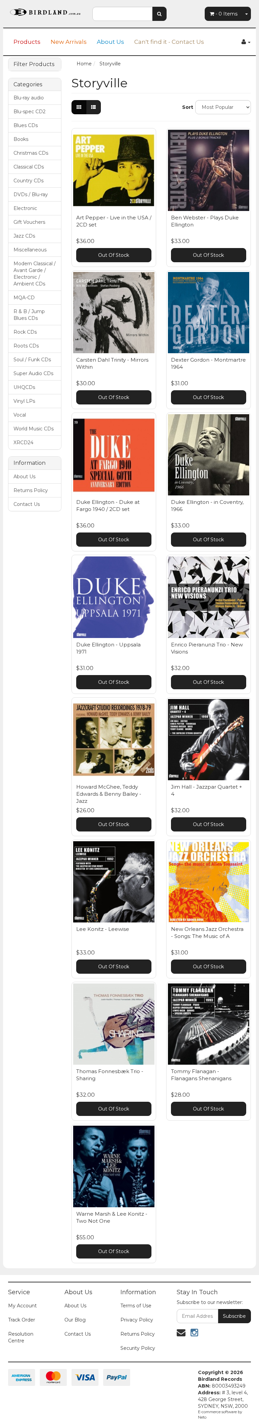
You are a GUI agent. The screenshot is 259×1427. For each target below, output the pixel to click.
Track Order (21, 1320)
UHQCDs (24, 387)
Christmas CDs (30, 153)
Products (26, 41)
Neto (202, 1417)
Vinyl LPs (24, 401)
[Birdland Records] (45, 10)
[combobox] (122, 14)
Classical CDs (28, 167)
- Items (226, 14)
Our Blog (75, 1320)
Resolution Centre (20, 1337)
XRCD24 (23, 442)
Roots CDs (26, 346)
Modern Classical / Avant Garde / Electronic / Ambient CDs (34, 274)
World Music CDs (33, 429)
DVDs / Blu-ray (30, 194)
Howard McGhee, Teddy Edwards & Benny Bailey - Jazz (108, 794)
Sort (186, 107)
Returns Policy (30, 490)
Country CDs (28, 181)
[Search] (159, 14)
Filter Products (33, 64)
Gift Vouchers (29, 222)
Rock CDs (25, 332)
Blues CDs (25, 125)
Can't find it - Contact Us (169, 41)
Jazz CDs (24, 236)
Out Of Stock (113, 255)
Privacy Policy (136, 1320)
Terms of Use (135, 1306)
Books (20, 139)
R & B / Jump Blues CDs (29, 314)
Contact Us (26, 504)
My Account (22, 1306)
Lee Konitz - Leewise (102, 929)
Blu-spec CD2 (29, 112)
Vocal (19, 415)
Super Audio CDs (33, 373)
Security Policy (137, 1348)
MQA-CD (24, 298)
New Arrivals (69, 41)
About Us (110, 41)
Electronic (25, 208)
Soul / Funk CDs (32, 360)
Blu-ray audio (28, 98)
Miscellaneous (30, 250)
